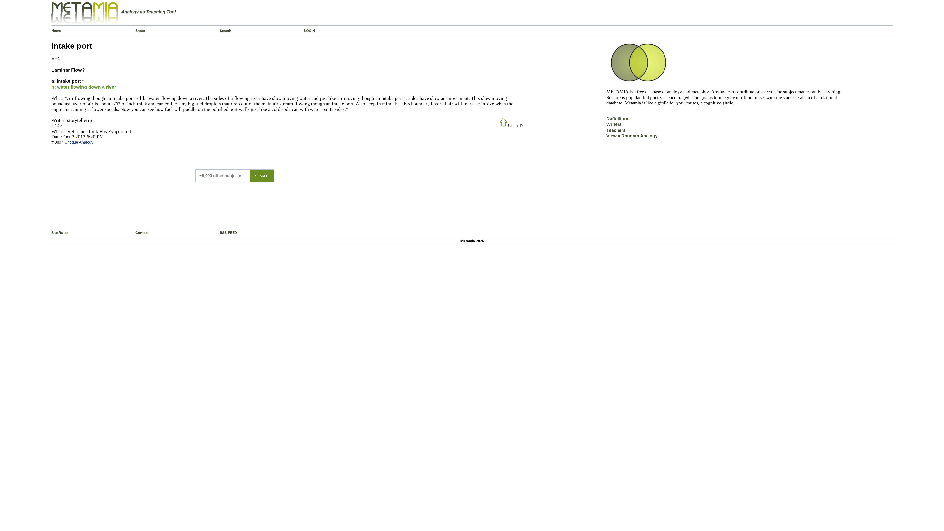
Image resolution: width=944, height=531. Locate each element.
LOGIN (309, 31)
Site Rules (59, 233)
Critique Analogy (78, 142)
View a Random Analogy (632, 135)
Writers (614, 124)
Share (140, 31)
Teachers (616, 130)
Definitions (617, 118)
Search (225, 31)
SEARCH (261, 176)
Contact (142, 233)
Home (56, 31)
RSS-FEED (228, 233)
